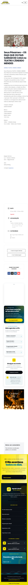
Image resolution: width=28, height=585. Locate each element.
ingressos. (11, 168)
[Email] (18, 273)
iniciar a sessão (12, 448)
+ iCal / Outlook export (16, 255)
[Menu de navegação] (25, 2)
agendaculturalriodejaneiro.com (14, 579)
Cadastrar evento (14, 372)
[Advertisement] (14, 20)
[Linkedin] (15, 273)
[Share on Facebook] (9, 273)
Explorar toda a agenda (13, 500)
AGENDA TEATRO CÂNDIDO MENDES (12, 68)
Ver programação (14, 320)
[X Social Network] (12, 273)
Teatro (13, 237)
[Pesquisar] (22, 2)
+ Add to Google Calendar (16, 250)
